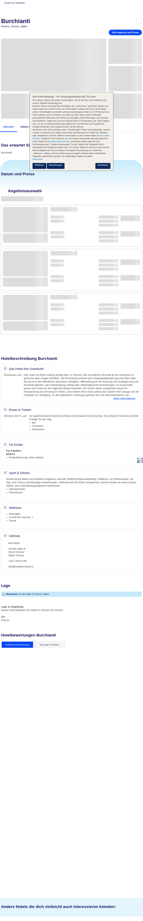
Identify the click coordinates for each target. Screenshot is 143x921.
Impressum (38, 159)
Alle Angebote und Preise (125, 32)
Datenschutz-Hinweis (60, 141)
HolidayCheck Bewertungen (17, 645)
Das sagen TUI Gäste (49, 645)
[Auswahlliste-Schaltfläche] (139, 21)
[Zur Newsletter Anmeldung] (140, 462)
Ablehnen (39, 165)
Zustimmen (103, 165)
